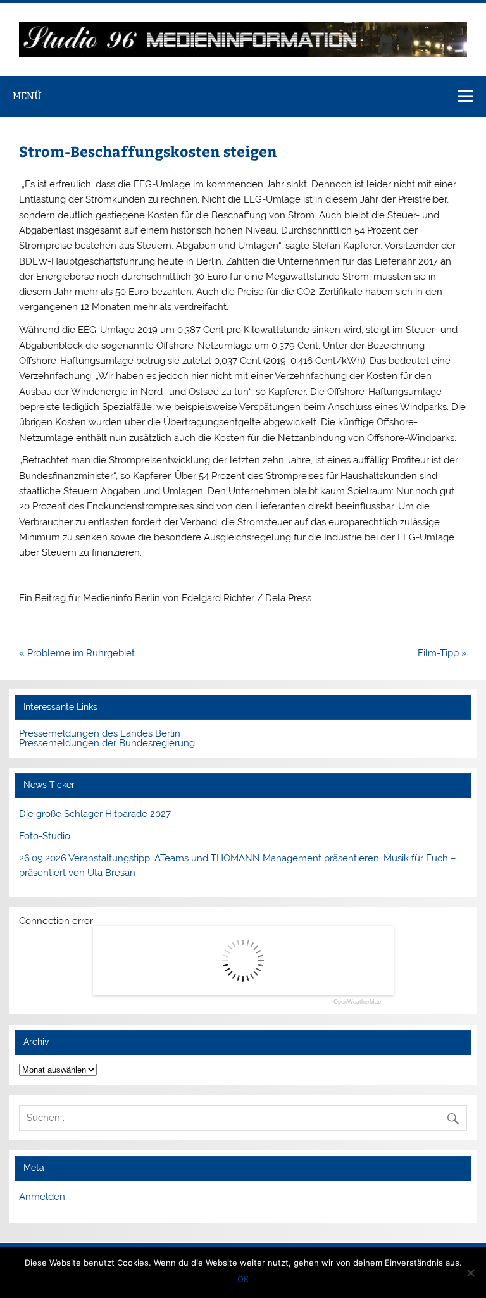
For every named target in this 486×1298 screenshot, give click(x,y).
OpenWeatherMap (357, 1002)
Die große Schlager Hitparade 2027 (95, 814)
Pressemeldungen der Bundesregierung (107, 743)
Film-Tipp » (442, 653)
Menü (27, 96)
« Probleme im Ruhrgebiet (77, 653)
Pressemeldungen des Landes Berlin (99, 733)
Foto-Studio (44, 836)
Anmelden (42, 1196)
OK (243, 1279)
